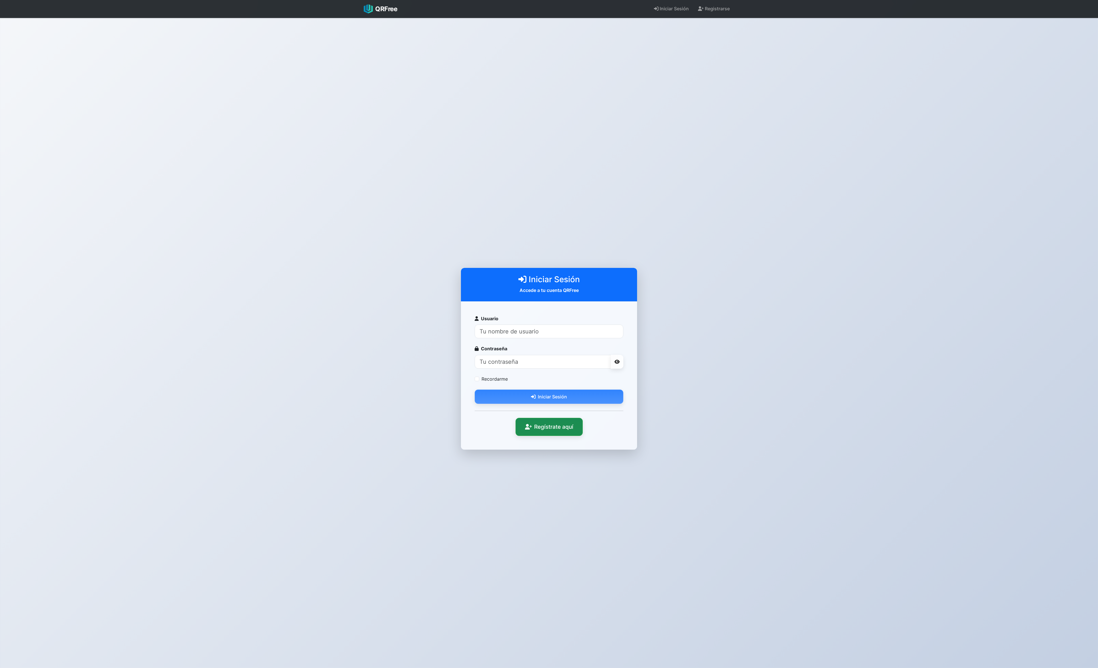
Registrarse (717, 8)
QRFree (386, 9)
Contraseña (494, 348)
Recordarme (495, 379)
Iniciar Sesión (674, 8)
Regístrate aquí (553, 426)
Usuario (489, 318)
